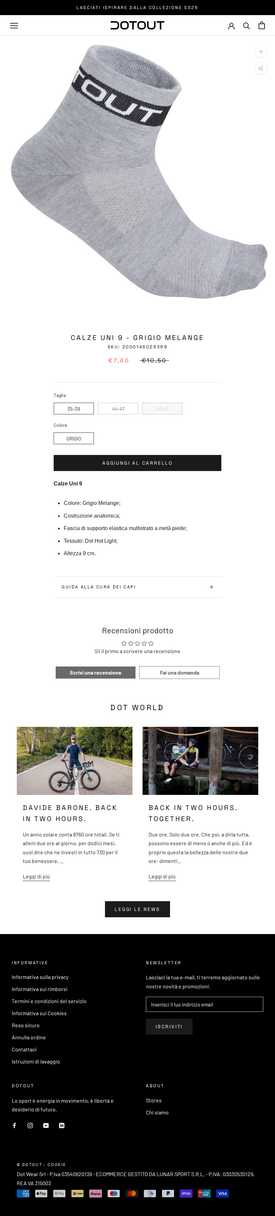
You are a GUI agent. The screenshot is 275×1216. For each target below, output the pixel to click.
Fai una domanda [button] (179, 672)
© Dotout (29, 1164)
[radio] (74, 408)
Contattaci (24, 1049)
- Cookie (54, 1164)
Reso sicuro (26, 1025)
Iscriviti (169, 1027)
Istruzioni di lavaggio (36, 1061)
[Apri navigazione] (14, 25)
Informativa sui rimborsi (39, 989)
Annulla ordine (29, 1037)
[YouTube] (46, 1124)
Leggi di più (36, 876)
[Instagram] (30, 1124)
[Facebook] (14, 1124)
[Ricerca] (246, 25)
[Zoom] (261, 51)
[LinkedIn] (61, 1124)
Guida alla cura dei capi (99, 587)
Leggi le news (137, 909)
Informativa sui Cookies (39, 1013)
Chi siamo (157, 1112)
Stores (154, 1100)
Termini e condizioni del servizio (49, 1001)
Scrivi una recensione (95, 672)
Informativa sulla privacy (40, 977)
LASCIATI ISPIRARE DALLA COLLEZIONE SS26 (137, 7)
